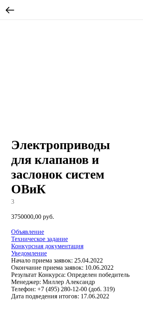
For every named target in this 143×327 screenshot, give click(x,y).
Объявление (27, 231)
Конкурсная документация (47, 246)
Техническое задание (39, 239)
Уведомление (29, 253)
